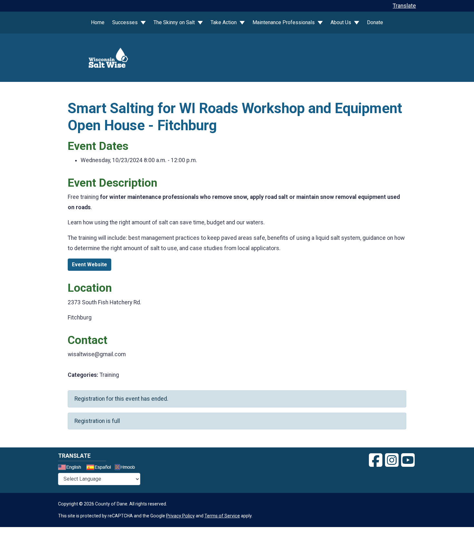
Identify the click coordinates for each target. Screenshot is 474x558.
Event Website (89, 264)
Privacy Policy (180, 515)
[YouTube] (408, 460)
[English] (71, 468)
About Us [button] (341, 22)
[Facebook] (376, 460)
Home (97, 22)
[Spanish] (100, 468)
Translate (404, 6)
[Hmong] (127, 468)
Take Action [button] (224, 22)
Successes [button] (125, 22)
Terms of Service (222, 515)
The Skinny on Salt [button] (174, 22)
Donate (375, 22)
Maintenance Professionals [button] (284, 22)
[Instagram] (392, 460)
